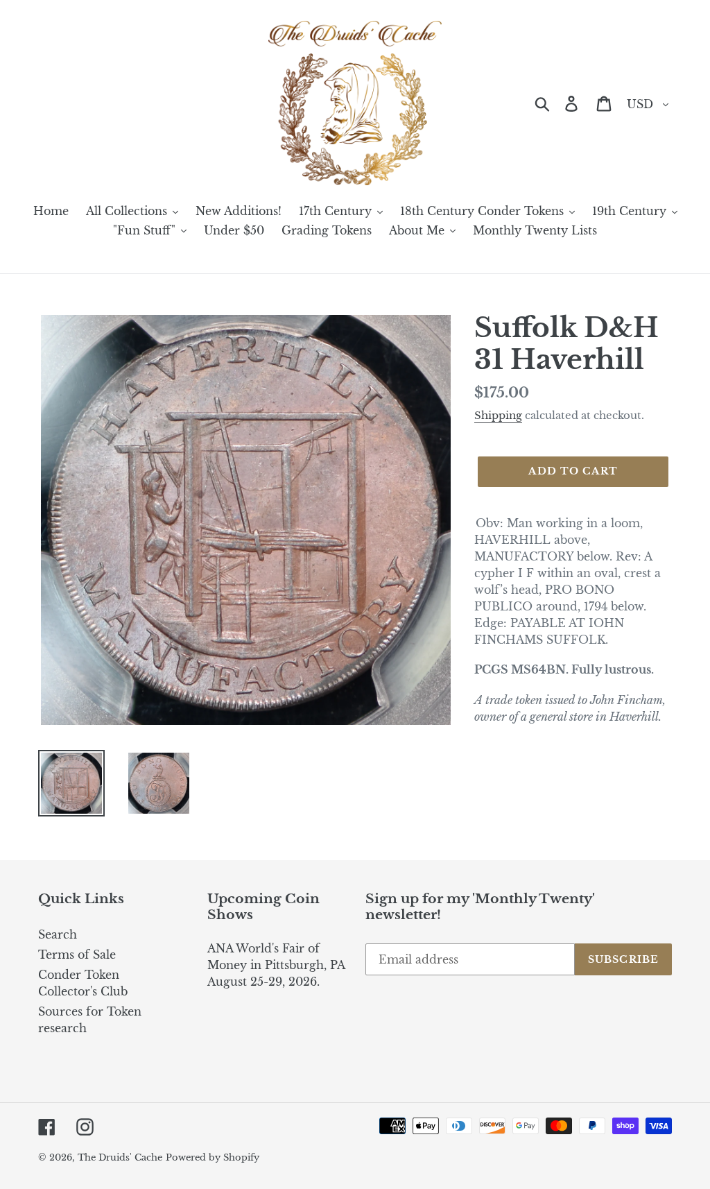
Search (57, 934)
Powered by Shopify (212, 1157)
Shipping (498, 415)
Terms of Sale (77, 954)
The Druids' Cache (120, 1157)
